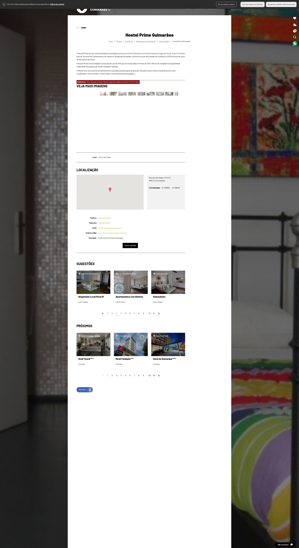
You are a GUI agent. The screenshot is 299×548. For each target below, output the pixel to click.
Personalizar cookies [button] (226, 4)
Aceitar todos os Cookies (252, 4)
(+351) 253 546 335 (104, 218)
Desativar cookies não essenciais (281, 4)
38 (149, 375)
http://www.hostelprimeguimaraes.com (112, 233)
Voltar (83, 28)
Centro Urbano (164, 41)
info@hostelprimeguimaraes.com (110, 228)
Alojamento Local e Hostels (146, 41)
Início (111, 41)
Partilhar (82, 390)
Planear (119, 41)
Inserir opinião (130, 245)
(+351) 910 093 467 (104, 223)
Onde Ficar (129, 41)
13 (149, 313)
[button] (110, 189)
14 (154, 313)
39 (154, 375)
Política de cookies (57, 4)
